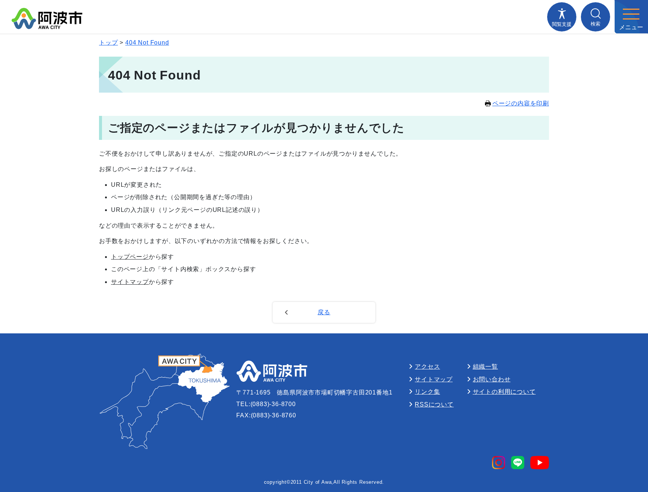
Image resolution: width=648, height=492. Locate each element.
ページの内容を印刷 (520, 103)
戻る (324, 312)
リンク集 (427, 391)
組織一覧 (485, 366)
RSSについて (434, 404)
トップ (108, 42)
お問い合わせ (492, 379)
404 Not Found (147, 42)
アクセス (427, 366)
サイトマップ (130, 282)
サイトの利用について (504, 391)
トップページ (130, 257)
